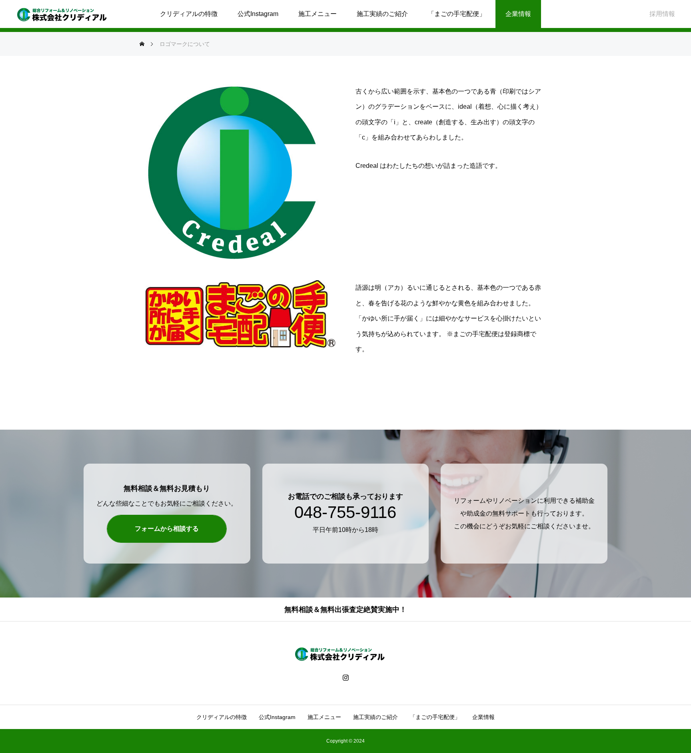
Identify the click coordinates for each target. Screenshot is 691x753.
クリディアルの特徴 (189, 13)
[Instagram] (345, 677)
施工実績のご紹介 (382, 13)
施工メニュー (317, 13)
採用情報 (662, 13)
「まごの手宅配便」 (456, 13)
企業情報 (518, 13)
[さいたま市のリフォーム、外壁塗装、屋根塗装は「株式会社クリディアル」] (68, 14)
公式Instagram (258, 13)
